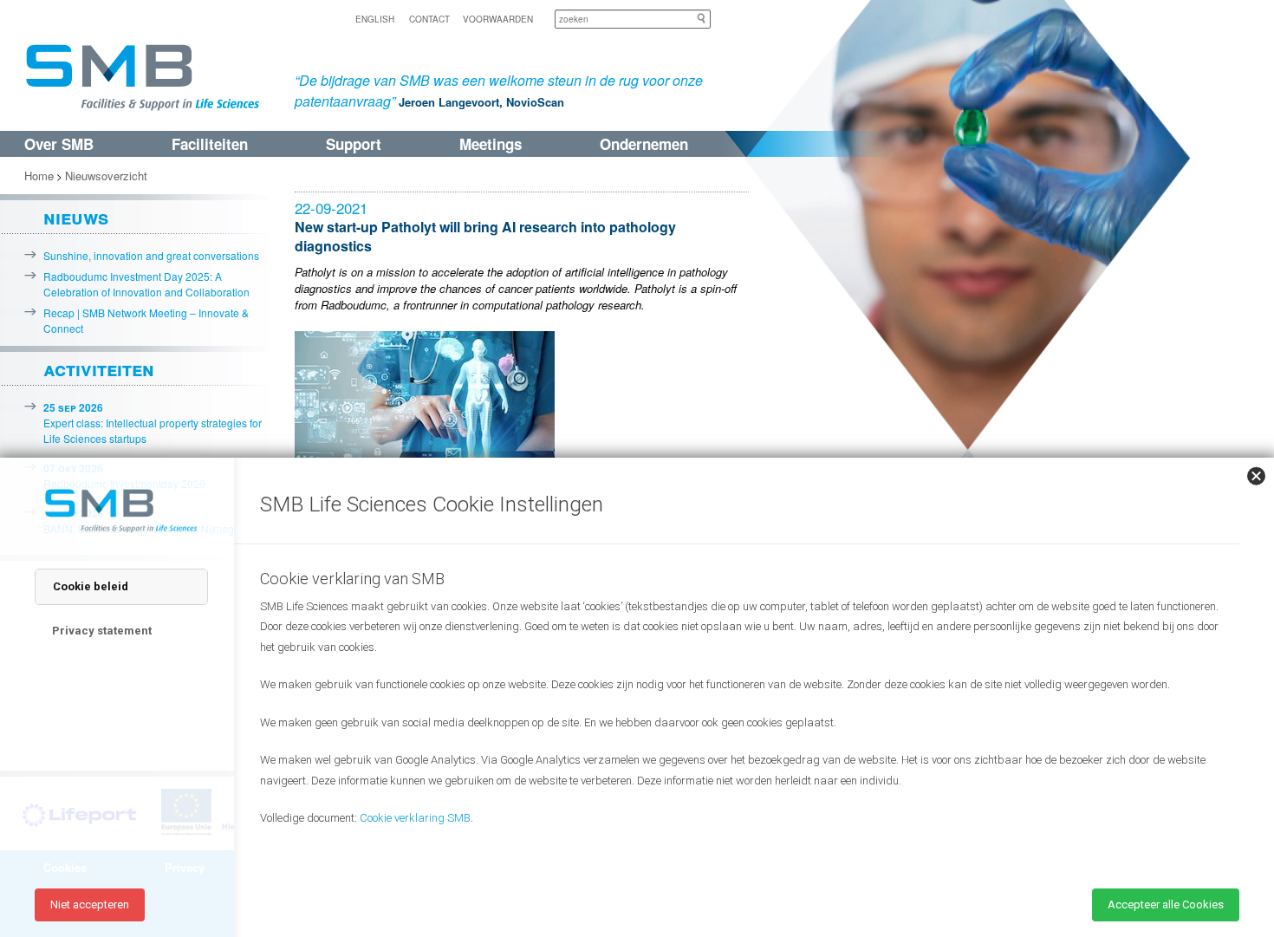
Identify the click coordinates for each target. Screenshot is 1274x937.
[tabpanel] (741, 718)
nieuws (75, 217)
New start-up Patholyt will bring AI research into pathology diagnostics (485, 236)
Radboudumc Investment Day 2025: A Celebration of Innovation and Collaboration (146, 284)
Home (39, 175)
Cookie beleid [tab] (90, 586)
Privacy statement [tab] (102, 630)
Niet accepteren (89, 904)
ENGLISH (374, 19)
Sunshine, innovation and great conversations (151, 255)
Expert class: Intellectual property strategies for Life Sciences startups (152, 423)
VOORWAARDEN (498, 19)
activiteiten (98, 368)
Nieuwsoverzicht (106, 175)
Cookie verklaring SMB (415, 817)
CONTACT (429, 19)
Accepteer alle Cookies (1166, 904)
